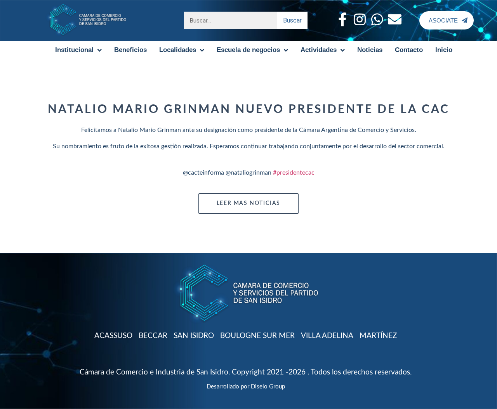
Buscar (292, 20)
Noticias (369, 50)
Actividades (319, 50)
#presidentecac (294, 173)
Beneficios (130, 50)
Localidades (177, 50)
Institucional (74, 50)
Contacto (409, 50)
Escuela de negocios (248, 50)
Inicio (443, 50)
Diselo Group (268, 387)
